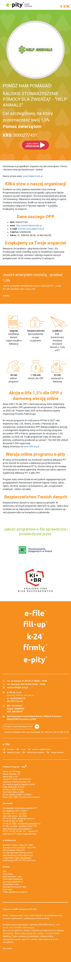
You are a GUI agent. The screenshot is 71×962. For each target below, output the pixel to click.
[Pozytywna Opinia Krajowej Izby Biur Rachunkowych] (35, 580)
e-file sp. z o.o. (54, 925)
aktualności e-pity (11, 884)
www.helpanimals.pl (33, 176)
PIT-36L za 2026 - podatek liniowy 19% (20, 826)
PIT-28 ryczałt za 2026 (13, 821)
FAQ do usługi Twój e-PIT (14, 850)
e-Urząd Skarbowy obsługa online (18, 852)
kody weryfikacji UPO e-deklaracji (18, 855)
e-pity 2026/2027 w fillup (13, 787)
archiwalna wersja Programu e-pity (19, 784)
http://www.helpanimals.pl (29, 225)
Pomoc (6, 867)
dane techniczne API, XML (15, 887)
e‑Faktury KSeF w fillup (13, 789)
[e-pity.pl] (35, 660)
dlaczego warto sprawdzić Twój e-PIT (19, 847)
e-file (6, 744)
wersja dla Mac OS (11, 774)
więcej (6, 295)
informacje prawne (35, 752)
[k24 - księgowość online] (35, 636)
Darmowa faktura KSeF (13, 792)
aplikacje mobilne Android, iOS (16, 782)
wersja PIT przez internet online (17, 779)
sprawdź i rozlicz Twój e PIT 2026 (18, 845)
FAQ (4, 871)
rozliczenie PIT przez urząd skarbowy (19, 834)
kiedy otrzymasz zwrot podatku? (17, 829)
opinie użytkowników (41, 749)
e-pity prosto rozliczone (19, 5)
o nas (23, 749)
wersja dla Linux (10, 776)
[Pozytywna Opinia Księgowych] (35, 550)
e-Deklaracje (9, 840)
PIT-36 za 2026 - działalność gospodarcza (21, 823)
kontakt (10, 749)
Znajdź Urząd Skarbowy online (18, 726)
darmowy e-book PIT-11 (13, 882)
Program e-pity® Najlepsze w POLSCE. (20, 909)
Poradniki (7, 803)
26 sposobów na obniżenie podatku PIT (20, 808)
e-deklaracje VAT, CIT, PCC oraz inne (19, 860)
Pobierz (15, 766)
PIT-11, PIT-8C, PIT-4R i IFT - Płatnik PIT (20, 831)
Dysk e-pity (7, 889)
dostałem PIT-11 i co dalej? (15, 813)
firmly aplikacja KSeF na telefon (17, 794)
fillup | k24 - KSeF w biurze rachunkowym (21, 797)
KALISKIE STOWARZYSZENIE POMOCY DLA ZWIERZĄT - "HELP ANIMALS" (35, 99)
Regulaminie (50, 930)
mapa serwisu (57, 752)
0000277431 (20, 135)
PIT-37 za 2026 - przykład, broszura (19, 818)
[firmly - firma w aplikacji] (35, 647)
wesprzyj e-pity (13, 752)
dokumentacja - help (12, 876)
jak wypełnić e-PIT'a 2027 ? (15, 811)
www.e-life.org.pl (31, 446)
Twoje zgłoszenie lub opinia (15, 892)
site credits (7, 948)
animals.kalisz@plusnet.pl (31, 229)
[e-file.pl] (35, 613)
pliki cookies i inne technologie (46, 933)
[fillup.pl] (35, 624)
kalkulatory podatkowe (13, 879)
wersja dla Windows (12, 771)
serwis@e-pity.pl (20, 687)
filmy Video (8, 874)
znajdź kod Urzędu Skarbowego (17, 858)
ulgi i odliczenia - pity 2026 (15, 816)
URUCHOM (32, 145)
